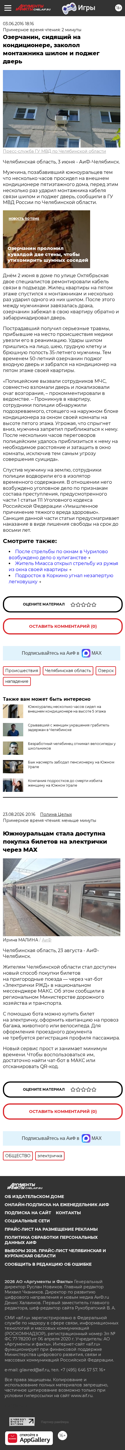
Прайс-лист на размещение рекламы (51, 1229)
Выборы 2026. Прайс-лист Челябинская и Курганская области (55, 1253)
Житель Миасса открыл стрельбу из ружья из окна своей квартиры (63, 566)
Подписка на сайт (28, 1212)
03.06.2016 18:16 (18, 23)
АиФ (46, 940)
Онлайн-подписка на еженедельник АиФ (57, 1204)
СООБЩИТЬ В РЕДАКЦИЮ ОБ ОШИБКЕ (48, 1264)
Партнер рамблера (55, 1422)
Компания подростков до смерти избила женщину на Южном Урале (65, 783)
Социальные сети (27, 1220)
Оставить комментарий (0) (63, 626)
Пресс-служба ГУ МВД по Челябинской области (54, 151)
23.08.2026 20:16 (19, 814)
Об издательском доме (34, 1196)
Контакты (68, 1212)
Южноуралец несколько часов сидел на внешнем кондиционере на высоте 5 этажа (67, 708)
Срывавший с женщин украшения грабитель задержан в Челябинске (68, 727)
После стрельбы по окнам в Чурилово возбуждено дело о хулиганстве (58, 554)
